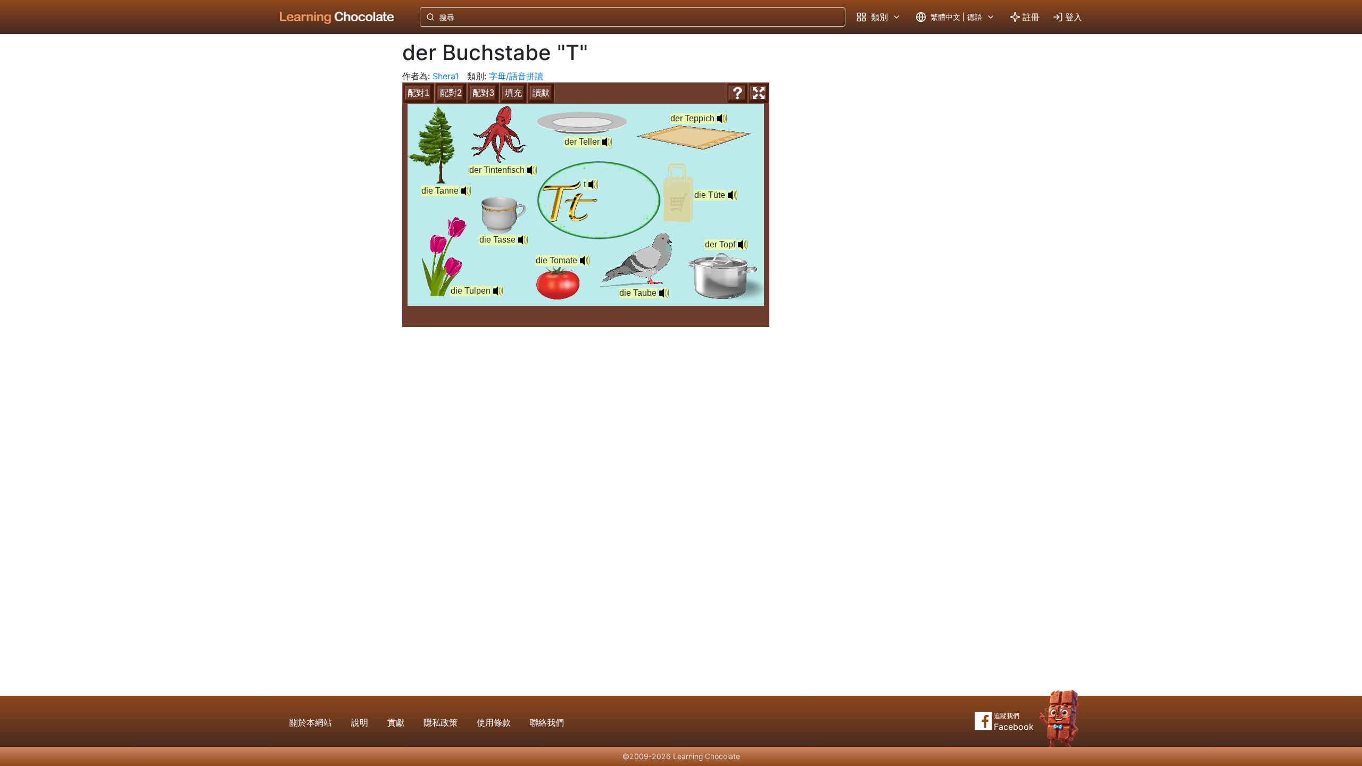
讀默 (541, 92)
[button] (593, 184)
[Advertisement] (329, 210)
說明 (359, 722)
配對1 (418, 92)
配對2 (451, 92)
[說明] (737, 93)
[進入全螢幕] (758, 93)
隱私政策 (440, 722)
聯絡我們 (547, 722)
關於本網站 (310, 722)
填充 (513, 92)
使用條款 (494, 722)
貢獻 (395, 722)
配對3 (483, 92)
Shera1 (446, 76)
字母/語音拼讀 (516, 76)
